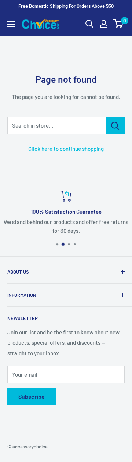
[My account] (103, 24)
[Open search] (89, 24)
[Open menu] (11, 24)
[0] (118, 23)
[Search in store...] (115, 125)
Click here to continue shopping (66, 148)
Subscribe (31, 396)
